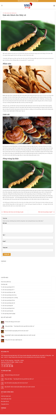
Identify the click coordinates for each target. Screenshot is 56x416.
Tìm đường (53, 280)
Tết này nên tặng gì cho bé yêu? (12, 321)
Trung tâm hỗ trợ (5, 404)
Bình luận (5, 223)
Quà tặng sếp (4, 284)
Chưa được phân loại (6, 281)
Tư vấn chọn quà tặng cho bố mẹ (8, 295)
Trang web (5, 247)
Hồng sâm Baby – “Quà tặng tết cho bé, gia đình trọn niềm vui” (19, 326)
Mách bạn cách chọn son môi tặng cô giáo (13, 212)
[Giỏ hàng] (54, 5)
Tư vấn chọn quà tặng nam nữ (8, 303)
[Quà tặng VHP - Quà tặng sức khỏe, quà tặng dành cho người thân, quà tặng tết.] (28, 5)
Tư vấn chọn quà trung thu (7, 311)
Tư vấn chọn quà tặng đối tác (8, 300)
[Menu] (2, 5)
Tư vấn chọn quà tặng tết (7, 305)
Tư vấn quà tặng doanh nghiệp (8, 313)
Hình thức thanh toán (6, 396)
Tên (4, 235)
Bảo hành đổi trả (5, 401)
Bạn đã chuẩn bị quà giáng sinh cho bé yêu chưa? (16, 330)
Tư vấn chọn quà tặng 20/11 (10, 13)
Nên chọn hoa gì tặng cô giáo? (45, 212)
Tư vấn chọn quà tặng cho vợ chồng (9, 297)
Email (4, 241)
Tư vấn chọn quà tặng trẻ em (7, 308)
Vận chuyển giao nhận (6, 398)
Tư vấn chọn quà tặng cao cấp (8, 292)
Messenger (53, 289)
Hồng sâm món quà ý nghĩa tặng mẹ (13, 339)
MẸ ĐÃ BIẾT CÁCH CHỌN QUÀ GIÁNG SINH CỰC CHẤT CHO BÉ (20, 335)
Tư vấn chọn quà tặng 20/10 (7, 287)
